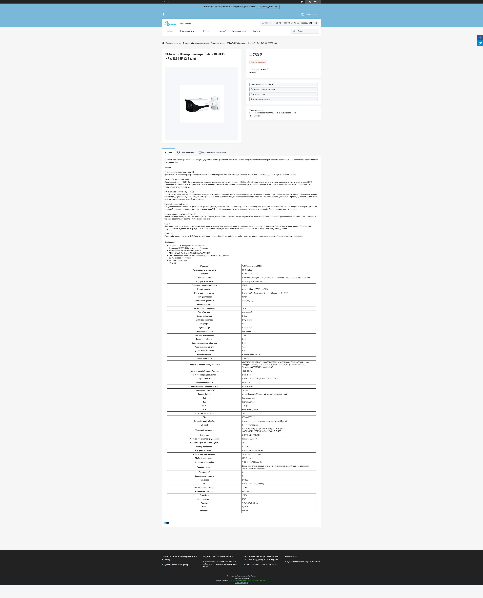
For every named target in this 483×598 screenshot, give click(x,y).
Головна (170, 31)
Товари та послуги (173, 43)
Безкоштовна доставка (263, 84)
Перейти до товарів (268, 7)
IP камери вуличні (218, 43)
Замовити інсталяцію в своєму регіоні (261, 565)
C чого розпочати (187, 31)
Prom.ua (253, 576)
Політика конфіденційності (257, 580)
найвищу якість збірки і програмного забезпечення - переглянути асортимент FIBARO (220, 564)
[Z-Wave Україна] (170, 24)
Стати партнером (239, 31)
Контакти (256, 31)
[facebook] (166, 523)
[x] (168, 523)
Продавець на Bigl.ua (241, 578)
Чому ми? (222, 31)
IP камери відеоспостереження (196, 43)
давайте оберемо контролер (176, 565)
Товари (206, 31)
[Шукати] (294, 31)
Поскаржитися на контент (237, 580)
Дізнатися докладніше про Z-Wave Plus (303, 562)
